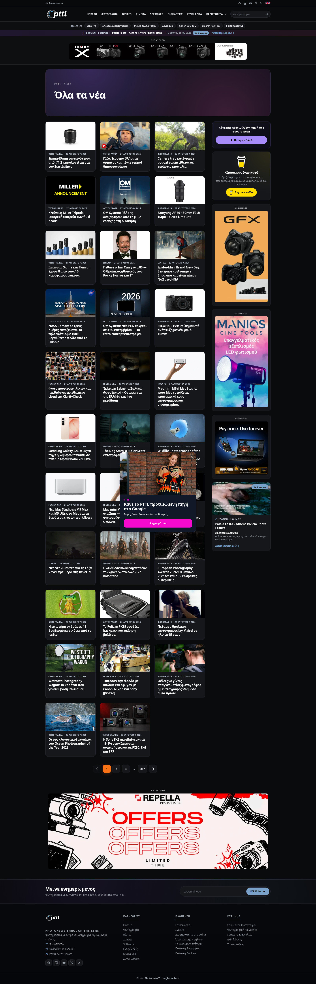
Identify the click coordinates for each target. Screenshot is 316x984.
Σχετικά (180, 929)
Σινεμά (141, 14)
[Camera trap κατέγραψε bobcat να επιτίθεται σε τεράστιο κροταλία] (180, 136)
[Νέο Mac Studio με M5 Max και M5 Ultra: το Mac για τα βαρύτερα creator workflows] (70, 487)
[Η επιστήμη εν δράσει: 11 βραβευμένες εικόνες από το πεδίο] (70, 604)
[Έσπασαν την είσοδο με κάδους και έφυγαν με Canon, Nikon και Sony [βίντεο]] (125, 658)
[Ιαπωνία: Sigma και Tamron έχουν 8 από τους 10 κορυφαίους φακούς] (70, 245)
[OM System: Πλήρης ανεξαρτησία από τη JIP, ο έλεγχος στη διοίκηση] (125, 190)
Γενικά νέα (194, 14)
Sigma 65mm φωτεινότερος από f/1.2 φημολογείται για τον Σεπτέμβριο (69, 162)
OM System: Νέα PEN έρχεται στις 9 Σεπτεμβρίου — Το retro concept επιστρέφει (125, 330)
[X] (256, 3)
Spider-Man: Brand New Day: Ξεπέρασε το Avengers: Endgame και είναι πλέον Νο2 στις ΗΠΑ (179, 273)
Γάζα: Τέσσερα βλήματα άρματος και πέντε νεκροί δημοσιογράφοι (122, 162)
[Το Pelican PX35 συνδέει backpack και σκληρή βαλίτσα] (125, 604)
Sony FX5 (91, 25)
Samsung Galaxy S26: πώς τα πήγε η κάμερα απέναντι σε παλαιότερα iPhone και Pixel (69, 455)
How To (92, 14)
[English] (267, 3)
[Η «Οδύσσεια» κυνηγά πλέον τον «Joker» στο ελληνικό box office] (125, 545)
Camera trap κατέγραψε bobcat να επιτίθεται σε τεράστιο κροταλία (176, 162)
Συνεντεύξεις (131, 958)
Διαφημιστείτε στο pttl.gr (190, 934)
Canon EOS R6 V (187, 25)
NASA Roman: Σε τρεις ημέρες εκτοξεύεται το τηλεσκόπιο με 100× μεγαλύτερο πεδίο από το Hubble (67, 334)
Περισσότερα (214, 14)
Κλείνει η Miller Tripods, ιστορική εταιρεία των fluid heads (69, 217)
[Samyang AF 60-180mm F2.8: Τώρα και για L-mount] (180, 190)
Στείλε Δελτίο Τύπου (145, 25)
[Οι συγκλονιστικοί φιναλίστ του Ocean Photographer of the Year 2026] (70, 717)
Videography (55, 208)
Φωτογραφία (109, 14)
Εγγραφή (256, 891)
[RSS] (261, 3)
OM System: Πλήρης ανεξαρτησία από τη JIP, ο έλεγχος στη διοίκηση (122, 217)
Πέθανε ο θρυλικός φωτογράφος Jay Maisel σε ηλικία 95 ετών (177, 630)
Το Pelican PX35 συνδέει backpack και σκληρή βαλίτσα (121, 630)
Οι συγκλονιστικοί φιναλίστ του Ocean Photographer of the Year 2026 (69, 743)
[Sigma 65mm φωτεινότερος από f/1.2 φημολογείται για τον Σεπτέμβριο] (70, 136)
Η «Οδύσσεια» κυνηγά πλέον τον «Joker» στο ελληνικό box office (125, 572)
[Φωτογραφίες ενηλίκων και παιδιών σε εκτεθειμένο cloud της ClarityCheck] (70, 366)
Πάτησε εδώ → (243, 140)
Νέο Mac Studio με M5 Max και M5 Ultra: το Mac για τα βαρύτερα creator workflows (70, 513)
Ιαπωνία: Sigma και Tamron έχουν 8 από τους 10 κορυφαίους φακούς (69, 271)
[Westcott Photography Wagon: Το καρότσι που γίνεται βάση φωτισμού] (70, 658)
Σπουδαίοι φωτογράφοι (115, 25)
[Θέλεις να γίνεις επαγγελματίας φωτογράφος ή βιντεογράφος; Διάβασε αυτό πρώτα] (180, 658)
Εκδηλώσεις (175, 14)
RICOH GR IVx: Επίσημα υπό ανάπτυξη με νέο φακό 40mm (179, 330)
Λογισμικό (167, 25)
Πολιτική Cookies (185, 953)
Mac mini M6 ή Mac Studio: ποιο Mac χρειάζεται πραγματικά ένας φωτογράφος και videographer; (177, 396)
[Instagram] (245, 3)
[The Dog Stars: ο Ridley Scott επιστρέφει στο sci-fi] (125, 428)
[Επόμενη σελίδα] (153, 769)
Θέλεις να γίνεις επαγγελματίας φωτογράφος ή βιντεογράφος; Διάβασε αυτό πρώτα (179, 687)
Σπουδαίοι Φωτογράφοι (241, 925)
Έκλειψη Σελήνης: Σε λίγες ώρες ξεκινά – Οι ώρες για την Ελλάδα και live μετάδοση (122, 394)
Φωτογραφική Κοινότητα (242, 929)
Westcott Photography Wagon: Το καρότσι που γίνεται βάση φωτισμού (66, 685)
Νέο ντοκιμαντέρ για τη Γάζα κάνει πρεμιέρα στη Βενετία (70, 570)
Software (156, 14)
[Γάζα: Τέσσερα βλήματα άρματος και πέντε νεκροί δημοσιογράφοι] (125, 136)
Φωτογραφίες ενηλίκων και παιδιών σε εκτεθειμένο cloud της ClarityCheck (69, 392)
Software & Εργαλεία (239, 934)
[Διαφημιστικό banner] (158, 51)
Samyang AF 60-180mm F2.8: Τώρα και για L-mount (179, 215)
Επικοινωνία (56, 943)
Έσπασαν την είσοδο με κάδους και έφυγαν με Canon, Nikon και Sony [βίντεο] (120, 687)
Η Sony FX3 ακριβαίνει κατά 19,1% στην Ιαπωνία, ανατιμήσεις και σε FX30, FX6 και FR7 (124, 745)
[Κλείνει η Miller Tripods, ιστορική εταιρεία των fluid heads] (70, 190)
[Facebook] (239, 3)
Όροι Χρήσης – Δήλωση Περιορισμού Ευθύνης (189, 941)
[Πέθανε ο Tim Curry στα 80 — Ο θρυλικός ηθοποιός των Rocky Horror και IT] (125, 245)
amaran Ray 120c (211, 25)
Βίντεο (127, 14)
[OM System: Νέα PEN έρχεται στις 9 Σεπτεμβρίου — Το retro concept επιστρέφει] (125, 303)
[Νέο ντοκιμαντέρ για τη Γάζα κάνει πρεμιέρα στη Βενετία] (70, 545)
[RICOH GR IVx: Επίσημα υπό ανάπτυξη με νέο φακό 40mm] (180, 303)
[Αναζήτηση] (267, 14)
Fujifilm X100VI (234, 25)
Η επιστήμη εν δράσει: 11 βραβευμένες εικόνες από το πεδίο (69, 630)
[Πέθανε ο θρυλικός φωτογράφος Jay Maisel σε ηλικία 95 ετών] (180, 604)
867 (142, 769)
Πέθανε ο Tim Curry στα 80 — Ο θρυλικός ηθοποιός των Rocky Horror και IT (124, 271)
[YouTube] (250, 3)
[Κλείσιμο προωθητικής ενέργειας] (192, 456)
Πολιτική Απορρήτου (188, 948)
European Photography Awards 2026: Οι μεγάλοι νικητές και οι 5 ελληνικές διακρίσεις (177, 574)
